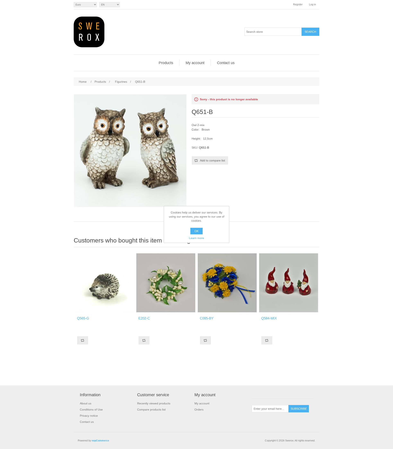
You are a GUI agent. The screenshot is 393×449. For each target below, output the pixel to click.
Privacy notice (89, 415)
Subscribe (299, 408)
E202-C (144, 318)
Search (310, 31)
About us (85, 403)
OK (196, 231)
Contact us (226, 63)
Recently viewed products (153, 403)
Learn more (196, 238)
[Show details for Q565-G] (104, 282)
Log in (312, 4)
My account (195, 63)
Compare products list (151, 409)
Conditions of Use (91, 409)
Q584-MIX (269, 318)
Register (298, 4)
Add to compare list (212, 160)
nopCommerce (100, 440)
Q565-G (83, 318)
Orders (198, 409)
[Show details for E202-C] (165, 282)
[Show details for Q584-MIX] (288, 282)
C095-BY (206, 318)
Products (166, 63)
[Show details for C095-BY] (227, 282)
